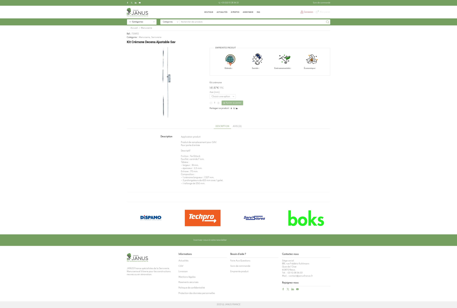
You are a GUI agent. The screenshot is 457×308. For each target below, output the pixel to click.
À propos (235, 12)
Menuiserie (146, 28)
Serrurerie (156, 37)
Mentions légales (187, 277)
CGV (181, 266)
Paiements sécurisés (188, 282)
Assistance (248, 12)
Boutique (208, 12)
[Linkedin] (136, 3)
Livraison (183, 271)
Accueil (134, 28)
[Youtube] (140, 3)
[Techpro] (151, 218)
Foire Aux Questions (240, 261)
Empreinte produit (239, 271)
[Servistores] (203, 218)
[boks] (254, 218)
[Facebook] (127, 3)
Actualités (222, 12)
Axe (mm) (214, 92)
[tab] (222, 126)
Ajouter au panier (233, 103)
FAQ (258, 12)
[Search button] (327, 21)
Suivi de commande (321, 3)
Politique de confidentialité (192, 288)
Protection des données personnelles (197, 293)
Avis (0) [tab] (237, 126)
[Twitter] (131, 3)
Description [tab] (222, 126)
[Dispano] (306, 218)
